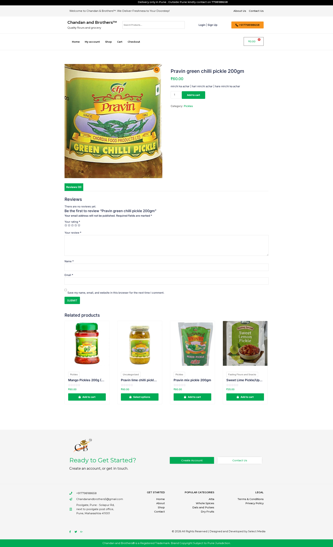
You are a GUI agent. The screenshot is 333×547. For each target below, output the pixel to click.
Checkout (134, 41)
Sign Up (212, 25)
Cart (119, 41)
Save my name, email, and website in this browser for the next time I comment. (115, 292)
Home (76, 41)
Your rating (72, 221)
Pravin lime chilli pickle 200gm (140, 380)
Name (69, 261)
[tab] (74, 187)
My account (92, 41)
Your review (73, 232)
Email (69, 275)
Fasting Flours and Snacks (242, 374)
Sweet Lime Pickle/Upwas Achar (245, 380)
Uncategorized (131, 374)
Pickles (188, 106)
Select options (141, 396)
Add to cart (193, 94)
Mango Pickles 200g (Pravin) (87, 380)
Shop (108, 41)
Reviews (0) (74, 187)
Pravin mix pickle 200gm (192, 380)
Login (202, 25)
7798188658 (206, 2)
